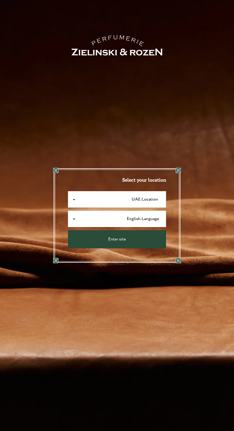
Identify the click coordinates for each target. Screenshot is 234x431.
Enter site (117, 239)
